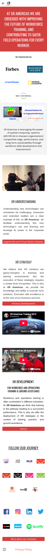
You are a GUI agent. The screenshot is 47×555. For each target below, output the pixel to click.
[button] (3, 3)
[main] (23, 29)
